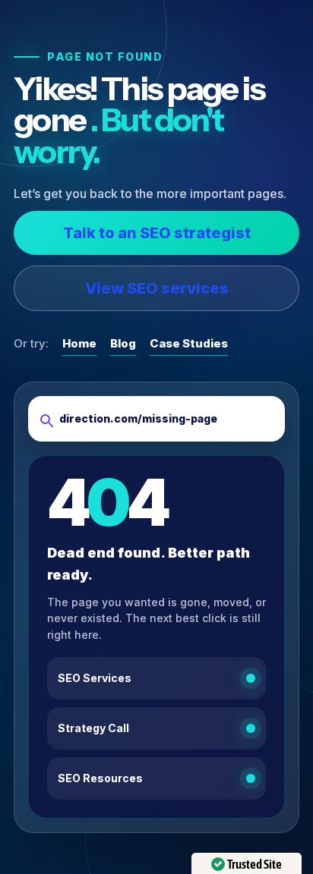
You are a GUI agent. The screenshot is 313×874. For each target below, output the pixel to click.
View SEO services (157, 288)
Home (79, 343)
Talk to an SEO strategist (157, 233)
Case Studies (189, 343)
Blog (123, 343)
